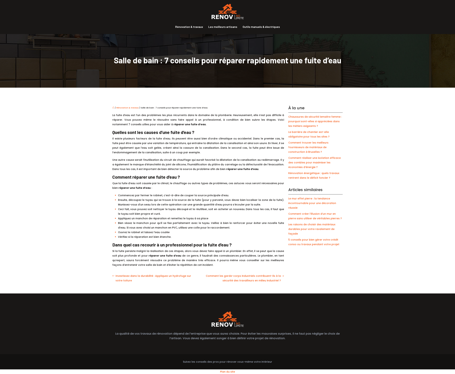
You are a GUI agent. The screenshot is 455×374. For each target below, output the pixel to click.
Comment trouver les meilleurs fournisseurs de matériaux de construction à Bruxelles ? (308, 147)
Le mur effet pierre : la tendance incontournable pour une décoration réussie (312, 203)
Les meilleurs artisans (222, 26)
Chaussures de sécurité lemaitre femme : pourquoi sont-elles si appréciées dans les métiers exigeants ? (315, 121)
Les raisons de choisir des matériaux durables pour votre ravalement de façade (311, 229)
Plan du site (227, 371)
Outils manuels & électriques (261, 26)
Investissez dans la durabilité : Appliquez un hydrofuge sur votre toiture (153, 278)
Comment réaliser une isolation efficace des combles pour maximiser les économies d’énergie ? (314, 162)
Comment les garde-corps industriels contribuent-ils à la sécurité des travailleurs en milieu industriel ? (243, 278)
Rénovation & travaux (189, 26)
